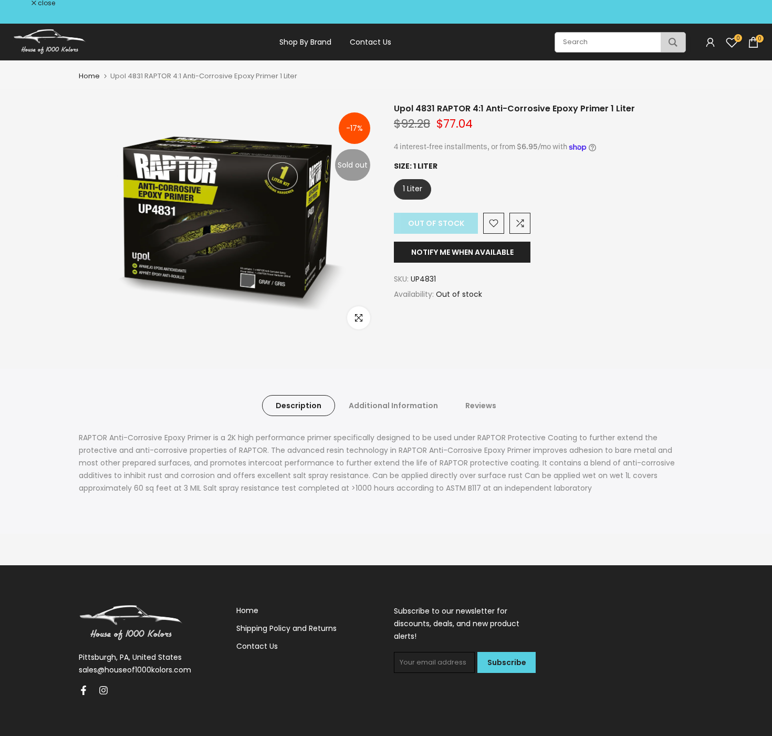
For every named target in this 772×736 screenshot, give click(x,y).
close (22, 3)
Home (89, 75)
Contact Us (370, 42)
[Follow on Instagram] (103, 690)
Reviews (480, 405)
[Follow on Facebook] (83, 690)
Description (298, 405)
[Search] (673, 42)
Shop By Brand (305, 42)
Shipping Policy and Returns (286, 628)
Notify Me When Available (462, 252)
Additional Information (393, 405)
